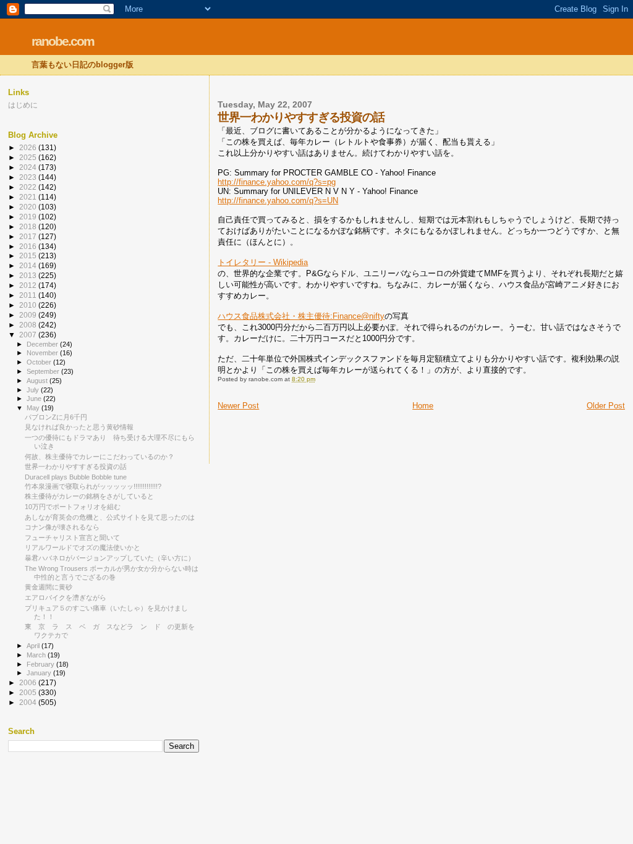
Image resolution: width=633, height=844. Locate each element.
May (34, 407)
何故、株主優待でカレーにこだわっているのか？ (99, 456)
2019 (28, 217)
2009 (28, 315)
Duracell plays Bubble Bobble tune (76, 477)
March (37, 655)
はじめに (23, 105)
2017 (28, 236)
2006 (28, 682)
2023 (28, 177)
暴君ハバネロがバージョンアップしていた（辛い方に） (110, 558)
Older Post (606, 405)
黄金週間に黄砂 (48, 587)
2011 (28, 295)
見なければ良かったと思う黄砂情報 (79, 427)
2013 (28, 275)
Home (422, 405)
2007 (28, 335)
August (38, 380)
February (41, 664)
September (44, 371)
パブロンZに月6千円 (56, 417)
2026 (28, 147)
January (40, 673)
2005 (28, 692)
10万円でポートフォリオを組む (73, 506)
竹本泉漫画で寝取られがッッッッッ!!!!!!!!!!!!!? (93, 486)
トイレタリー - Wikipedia (263, 262)
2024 (28, 167)
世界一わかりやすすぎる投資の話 (76, 466)
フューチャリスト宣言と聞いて (72, 537)
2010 (28, 305)
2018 (28, 226)
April (34, 645)
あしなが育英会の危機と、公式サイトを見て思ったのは (110, 517)
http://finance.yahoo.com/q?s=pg (277, 182)
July (34, 390)
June (35, 398)
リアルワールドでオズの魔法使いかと (82, 547)
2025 (28, 157)
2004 (28, 702)
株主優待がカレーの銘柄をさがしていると (89, 496)
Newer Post (238, 405)
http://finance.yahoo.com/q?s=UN (278, 200)
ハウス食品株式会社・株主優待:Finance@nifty (301, 316)
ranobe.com (63, 41)
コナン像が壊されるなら (62, 527)
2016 (28, 246)
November (43, 353)
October (40, 362)
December (43, 344)
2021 (28, 197)
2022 (28, 187)
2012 (28, 285)
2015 (28, 255)
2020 (28, 207)
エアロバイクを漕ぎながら (65, 597)
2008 (28, 325)
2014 (28, 265)
